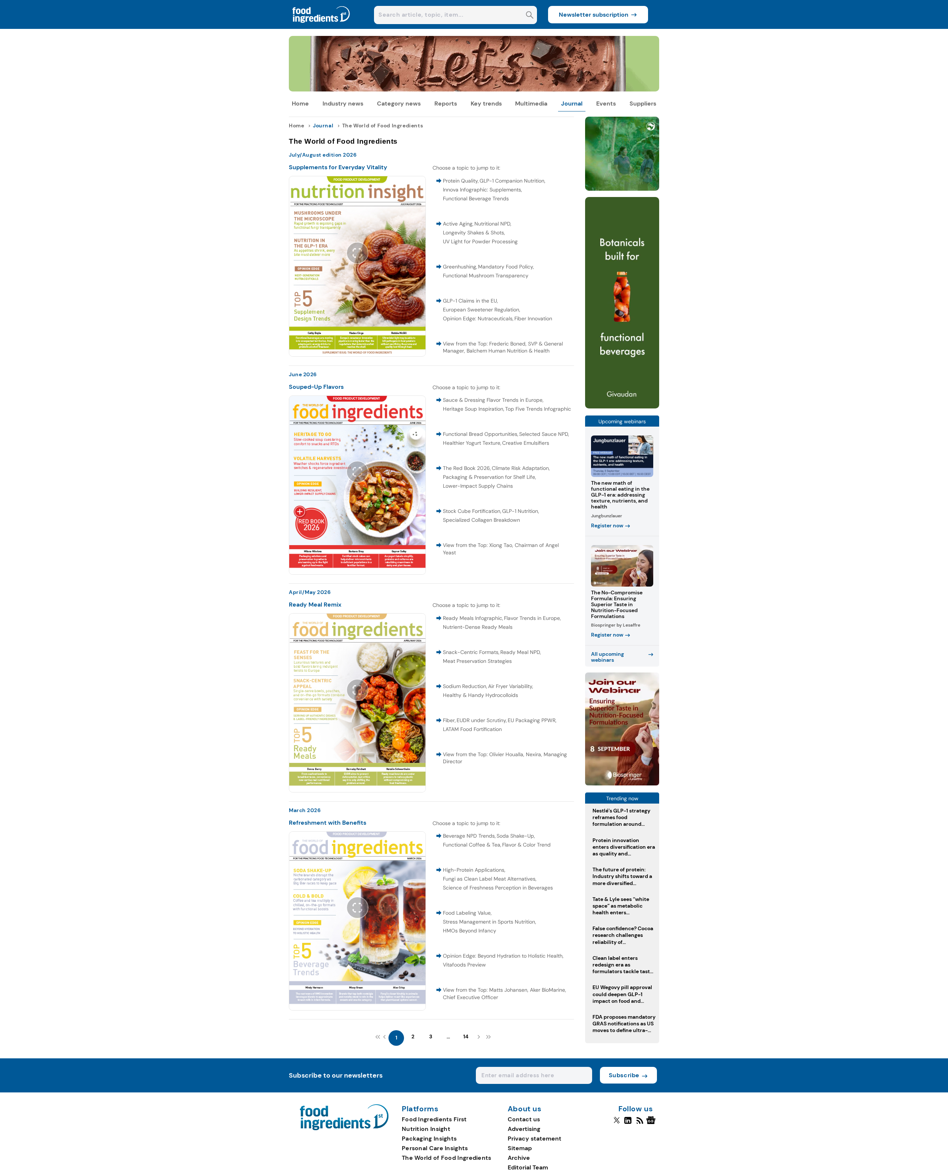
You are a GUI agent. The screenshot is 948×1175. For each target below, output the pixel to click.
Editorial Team (528, 1167)
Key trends (486, 103)
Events (606, 103)
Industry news (343, 103)
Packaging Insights (429, 1138)
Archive (519, 1157)
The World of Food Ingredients (446, 1157)
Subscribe (624, 1075)
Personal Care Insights (435, 1148)
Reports (445, 103)
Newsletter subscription (593, 14)
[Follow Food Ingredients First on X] (617, 1123)
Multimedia (531, 103)
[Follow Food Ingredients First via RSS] (639, 1123)
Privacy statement (534, 1138)
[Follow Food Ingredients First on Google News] (652, 1123)
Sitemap (520, 1148)
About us (525, 1109)
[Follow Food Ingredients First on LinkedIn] (628, 1123)
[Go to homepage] (344, 1128)
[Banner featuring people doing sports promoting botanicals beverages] (622, 406)
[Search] (530, 15)
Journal (572, 103)
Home (300, 103)
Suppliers (643, 103)
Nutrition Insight (426, 1128)
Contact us (524, 1119)
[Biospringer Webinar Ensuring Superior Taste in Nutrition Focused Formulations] (622, 783)
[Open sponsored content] (474, 89)
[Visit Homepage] (321, 26)
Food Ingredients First (434, 1119)
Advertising (524, 1128)
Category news (399, 103)
